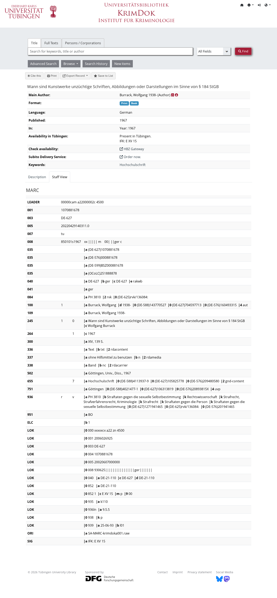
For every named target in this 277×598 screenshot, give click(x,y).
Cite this (35, 75)
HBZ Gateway (133, 149)
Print (53, 75)
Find (244, 51)
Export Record (75, 75)
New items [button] (122, 63)
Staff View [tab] (59, 177)
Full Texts (51, 43)
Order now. (132, 157)
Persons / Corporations (83, 43)
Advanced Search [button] (43, 63)
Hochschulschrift (133, 165)
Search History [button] (96, 63)
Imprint (178, 572)
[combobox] (110, 51)
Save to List (105, 75)
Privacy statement (200, 572)
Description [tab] (37, 177)
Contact (162, 572)
